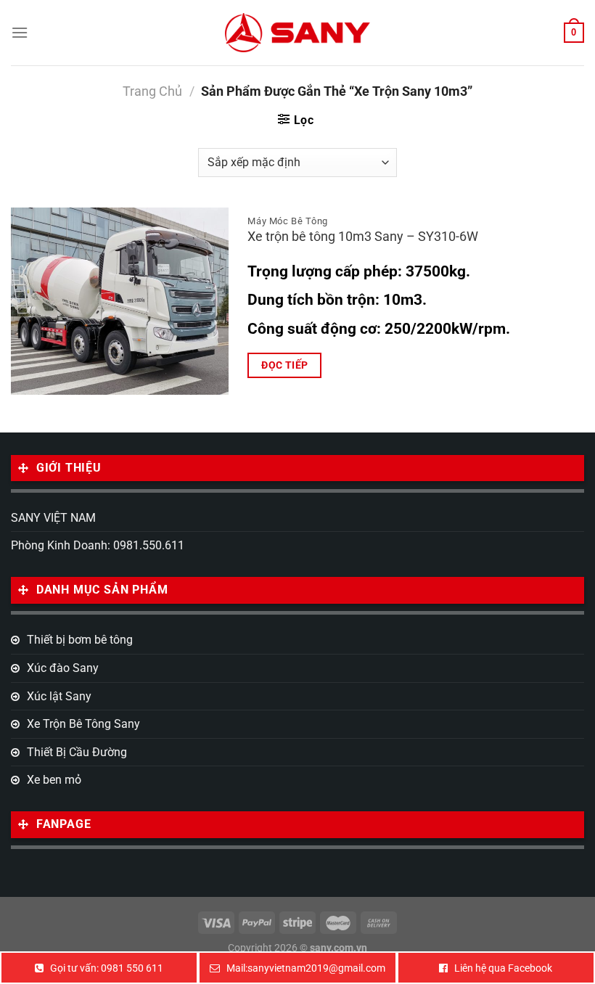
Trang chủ (152, 91)
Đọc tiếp (284, 365)
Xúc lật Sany (59, 696)
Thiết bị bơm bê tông (80, 640)
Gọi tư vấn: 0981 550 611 (106, 968)
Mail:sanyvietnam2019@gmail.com (305, 968)
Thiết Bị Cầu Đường (77, 752)
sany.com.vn (338, 948)
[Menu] (19, 32)
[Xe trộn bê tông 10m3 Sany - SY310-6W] (120, 301)
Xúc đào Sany (63, 668)
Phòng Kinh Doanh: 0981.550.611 (97, 545)
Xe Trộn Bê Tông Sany (83, 724)
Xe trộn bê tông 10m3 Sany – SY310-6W (362, 236)
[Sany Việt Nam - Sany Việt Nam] (297, 32)
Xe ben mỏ (54, 780)
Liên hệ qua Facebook (503, 968)
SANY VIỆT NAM (53, 518)
